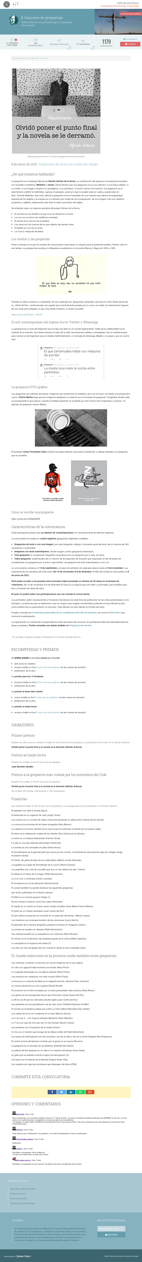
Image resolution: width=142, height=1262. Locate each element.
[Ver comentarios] (93, 48)
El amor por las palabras (47, 667)
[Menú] (6, 4)
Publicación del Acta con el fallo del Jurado (68, 164)
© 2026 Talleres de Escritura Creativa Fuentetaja (121, 1256)
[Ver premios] (69, 48)
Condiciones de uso (18, 1193)
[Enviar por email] (89, 1092)
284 (77, 44)
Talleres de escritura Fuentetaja (22, 1203)
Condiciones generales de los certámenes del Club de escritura (64, 612)
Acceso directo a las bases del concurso (30, 58)
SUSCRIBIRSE (112, 1234)
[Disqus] (71, 1138)
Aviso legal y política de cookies (22, 1188)
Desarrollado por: (17, 1256)
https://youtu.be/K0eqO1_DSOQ (26, 314)
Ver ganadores (131, 39)
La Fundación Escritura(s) (26, 1228)
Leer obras (132, 44)
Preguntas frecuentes (80, 625)
